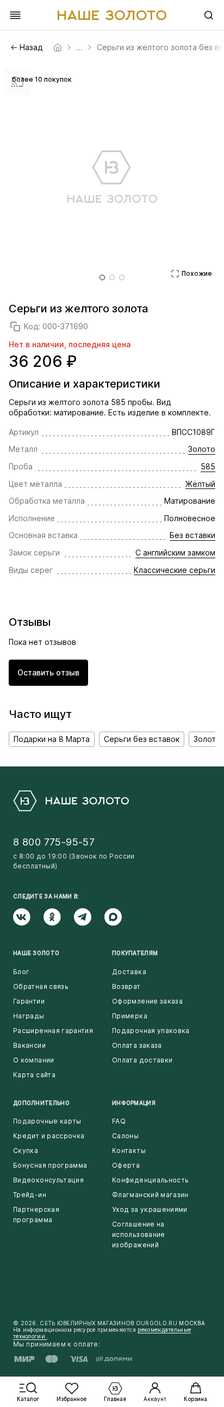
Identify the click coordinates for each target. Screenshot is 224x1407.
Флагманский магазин (150, 1195)
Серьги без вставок (141, 739)
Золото (201, 449)
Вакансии (29, 1045)
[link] (57, 47)
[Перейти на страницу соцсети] (28, 917)
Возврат (126, 986)
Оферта (126, 1165)
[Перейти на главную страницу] (112, 15)
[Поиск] (208, 15)
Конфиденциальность (150, 1180)
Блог (21, 972)
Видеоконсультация (48, 1180)
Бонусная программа (50, 1165)
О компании (33, 1060)
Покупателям (135, 953)
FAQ (119, 1121)
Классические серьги (174, 570)
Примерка (129, 1016)
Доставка (129, 972)
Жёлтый (200, 483)
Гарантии (29, 1001)
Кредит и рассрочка (48, 1136)
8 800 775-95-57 (54, 842)
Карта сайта (34, 1075)
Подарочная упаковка (151, 1030)
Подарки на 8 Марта (52, 739)
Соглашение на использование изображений (138, 1234)
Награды (29, 1016)
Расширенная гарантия (53, 1030)
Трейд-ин (29, 1195)
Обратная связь (41, 986)
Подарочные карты (47, 1121)
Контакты (129, 1150)
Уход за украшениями (150, 1209)
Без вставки (192, 535)
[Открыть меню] (15, 15)
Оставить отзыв (48, 672)
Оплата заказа (137, 1045)
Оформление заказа (147, 1001)
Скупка (25, 1150)
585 (208, 466)
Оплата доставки (142, 1060)
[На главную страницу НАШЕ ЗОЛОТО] (71, 800)
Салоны (125, 1136)
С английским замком (175, 552)
